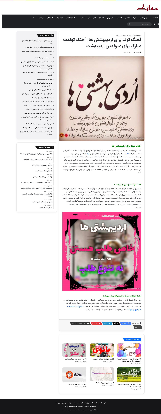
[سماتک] (147, 8)
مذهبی (33, 18)
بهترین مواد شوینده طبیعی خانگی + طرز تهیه (37, 127)
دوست (87, 153)
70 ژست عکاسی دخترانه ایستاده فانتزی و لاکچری (36, 62)
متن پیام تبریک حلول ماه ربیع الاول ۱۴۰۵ (39, 124)
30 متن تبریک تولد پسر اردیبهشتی (75, 359)
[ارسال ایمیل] (134, 52)
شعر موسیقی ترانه (122, 35)
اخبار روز (127, 18)
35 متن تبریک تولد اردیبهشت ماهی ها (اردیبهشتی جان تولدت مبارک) (129, 360)
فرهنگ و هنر (59, 18)
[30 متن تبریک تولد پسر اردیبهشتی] (74, 350)
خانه (139, 35)
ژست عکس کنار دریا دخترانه (43, 58)
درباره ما (84, 410)
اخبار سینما (119, 18)
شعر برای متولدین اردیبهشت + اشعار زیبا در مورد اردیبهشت (129, 385)
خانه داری (101, 18)
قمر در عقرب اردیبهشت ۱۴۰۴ (105, 383)
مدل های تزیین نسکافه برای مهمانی (40, 90)
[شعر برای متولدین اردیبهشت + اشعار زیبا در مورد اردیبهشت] (129, 374)
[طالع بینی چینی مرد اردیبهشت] (74, 374)
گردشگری (41, 18)
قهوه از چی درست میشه (44, 79)
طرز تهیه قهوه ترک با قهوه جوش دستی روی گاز (37, 93)
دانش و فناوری (91, 18)
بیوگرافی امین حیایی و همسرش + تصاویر (39, 109)
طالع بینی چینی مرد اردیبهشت (77, 384)
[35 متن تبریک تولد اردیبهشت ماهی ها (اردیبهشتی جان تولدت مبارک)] (129, 350)
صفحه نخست (154, 18)
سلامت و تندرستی (71, 18)
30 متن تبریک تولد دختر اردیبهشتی (103, 359)
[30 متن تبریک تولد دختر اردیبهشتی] (102, 350)
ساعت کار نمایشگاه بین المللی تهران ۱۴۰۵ (38, 47)
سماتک (127, 153)
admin (138, 52)
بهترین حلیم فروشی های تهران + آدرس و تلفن (37, 101)
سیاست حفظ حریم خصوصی (72, 410)
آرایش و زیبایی (143, 18)
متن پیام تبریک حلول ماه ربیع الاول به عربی (38, 113)
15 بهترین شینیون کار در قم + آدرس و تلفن (38, 105)
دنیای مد (81, 18)
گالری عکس (50, 18)
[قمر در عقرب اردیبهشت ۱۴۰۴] (102, 374)
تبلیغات (90, 410)
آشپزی (134, 18)
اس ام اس (110, 18)
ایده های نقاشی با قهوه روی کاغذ (41, 97)
